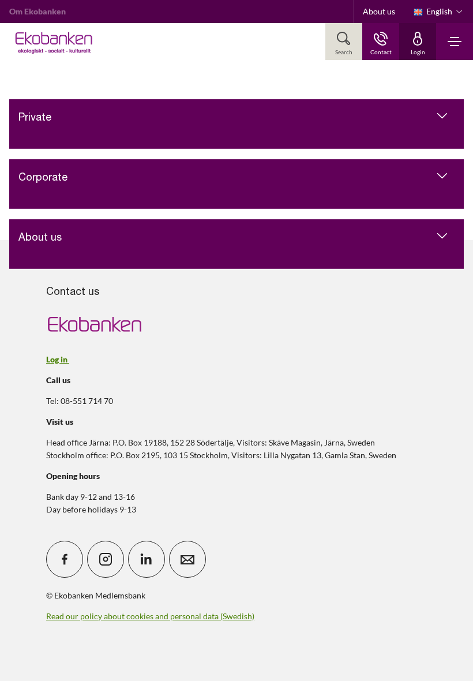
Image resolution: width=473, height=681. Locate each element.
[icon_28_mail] (187, 559)
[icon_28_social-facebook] (64, 559)
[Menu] (454, 41)
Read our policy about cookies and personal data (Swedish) (150, 616)
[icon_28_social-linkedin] (146, 559)
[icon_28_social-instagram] (105, 559)
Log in (57, 359)
